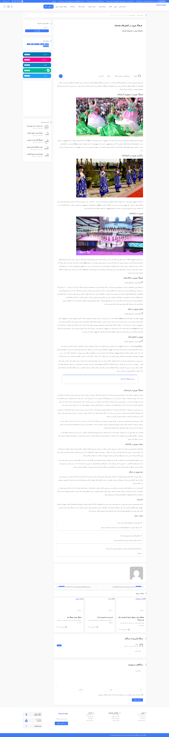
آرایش (47, 44)
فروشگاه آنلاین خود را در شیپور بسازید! (121, 1)
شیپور (115, 6)
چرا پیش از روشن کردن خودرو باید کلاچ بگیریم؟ (123, 586)
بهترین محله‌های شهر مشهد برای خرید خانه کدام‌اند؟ (77, 586)
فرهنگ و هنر (132, 15)
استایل (42, 44)
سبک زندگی (81, 6)
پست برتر (46, 46)
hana (136, 644)
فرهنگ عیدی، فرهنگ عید (74, 617)
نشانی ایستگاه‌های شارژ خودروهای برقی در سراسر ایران (97, 1)
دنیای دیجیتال (92, 6)
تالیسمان (37, 44)
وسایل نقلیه (102, 6)
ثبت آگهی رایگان (48, 6)
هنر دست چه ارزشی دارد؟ (105, 617)
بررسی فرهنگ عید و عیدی (127, 379)
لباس (28, 44)
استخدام (72, 6)
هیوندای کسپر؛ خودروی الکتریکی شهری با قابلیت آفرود (70, 1)
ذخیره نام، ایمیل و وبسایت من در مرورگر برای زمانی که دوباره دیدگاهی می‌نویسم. (119, 694)
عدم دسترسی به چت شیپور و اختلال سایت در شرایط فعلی (34, 126)
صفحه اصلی (122, 6)
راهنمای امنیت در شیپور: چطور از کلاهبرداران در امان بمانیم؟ (146, 1)
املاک (110, 6)
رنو (32, 44)
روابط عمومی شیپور (61, 6)
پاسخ (59, 645)
